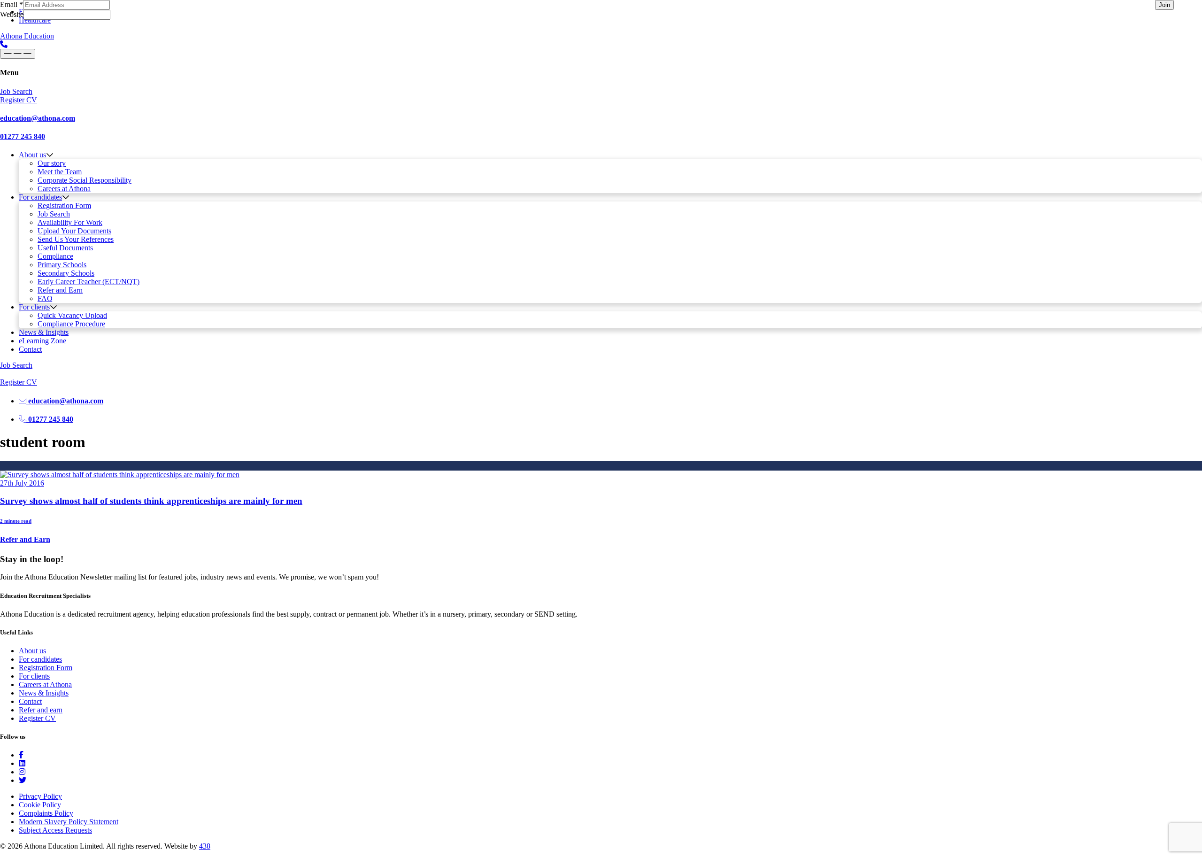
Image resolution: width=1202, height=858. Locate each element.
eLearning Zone (42, 341)
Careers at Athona (64, 189)
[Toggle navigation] (17, 54)
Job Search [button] (16, 91)
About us (32, 155)
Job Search (54, 214)
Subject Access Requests (55, 830)
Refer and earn (40, 710)
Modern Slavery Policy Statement (68, 822)
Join (1164, 4)
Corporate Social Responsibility (84, 180)
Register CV (37, 718)
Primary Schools (62, 265)
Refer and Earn (60, 290)
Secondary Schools (66, 273)
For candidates (40, 197)
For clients (34, 307)
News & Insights (44, 332)
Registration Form (64, 205)
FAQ (45, 298)
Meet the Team (60, 172)
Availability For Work (70, 222)
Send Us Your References (76, 239)
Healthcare (35, 20)
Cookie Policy (40, 805)
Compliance (55, 256)
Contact (30, 349)
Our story (52, 163)
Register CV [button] (18, 100)
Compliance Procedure (71, 324)
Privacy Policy (40, 796)
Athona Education (27, 36)
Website (11, 14)
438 (204, 846)
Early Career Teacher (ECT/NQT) (88, 282)
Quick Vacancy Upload (72, 315)
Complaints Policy (46, 813)
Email (11, 4)
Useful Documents (65, 248)
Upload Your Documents (74, 231)
